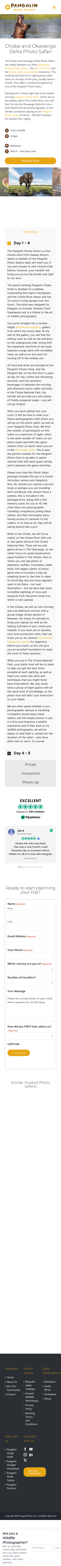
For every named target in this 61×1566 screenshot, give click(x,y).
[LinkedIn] (31, 1454)
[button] (30, 243)
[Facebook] (25, 1449)
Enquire (11, 1394)
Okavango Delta (25, 449)
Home (10, 1377)
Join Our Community (12, 1388)
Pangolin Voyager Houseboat (12, 1465)
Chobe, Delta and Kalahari (23, 71)
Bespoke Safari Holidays (30, 1385)
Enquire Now (18, 1052)
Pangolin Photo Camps (12, 1476)
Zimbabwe (49, 1394)
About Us (12, 1381)
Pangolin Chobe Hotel (12, 1453)
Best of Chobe (42, 68)
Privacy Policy (30, 1406)
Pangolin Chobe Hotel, (26, 97)
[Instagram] (25, 1454)
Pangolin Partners (12, 1486)
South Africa (47, 1388)
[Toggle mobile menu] (54, 7)
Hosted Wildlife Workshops (31, 1397)
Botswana (49, 1381)
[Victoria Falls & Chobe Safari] (17, 1101)
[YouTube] (31, 1449)
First (9, 908)
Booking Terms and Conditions (31, 1418)
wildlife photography (28, 327)
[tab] (30, 231)
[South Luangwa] (17, 1272)
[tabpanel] (30, 498)
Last (9, 921)
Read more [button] (30, 858)
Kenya (47, 1398)
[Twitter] (25, 1460)
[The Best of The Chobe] (17, 1189)
